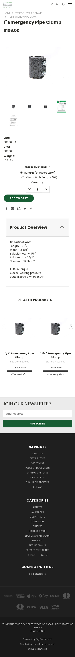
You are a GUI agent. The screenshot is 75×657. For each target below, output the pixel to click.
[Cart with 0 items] (63, 4)
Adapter (37, 507)
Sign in (30, 482)
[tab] (37, 227)
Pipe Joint (37, 540)
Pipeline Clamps (37, 545)
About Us (37, 453)
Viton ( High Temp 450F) (41, 177)
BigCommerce (44, 639)
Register (44, 482)
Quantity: (37, 182)
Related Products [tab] (34, 299)
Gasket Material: (37, 167)
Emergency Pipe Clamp (37, 535)
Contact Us (37, 477)
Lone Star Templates (44, 644)
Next (71, 326)
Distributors (37, 458)
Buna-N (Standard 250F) (39, 173)
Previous (4, 326)
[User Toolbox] (57, 4)
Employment (37, 463)
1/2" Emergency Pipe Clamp (19, 355)
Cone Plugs (37, 521)
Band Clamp (37, 511)
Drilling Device (37, 531)
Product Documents (37, 467)
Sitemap (37, 487)
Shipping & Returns (37, 472)
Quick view (19, 367)
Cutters (37, 526)
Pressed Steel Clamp (37, 550)
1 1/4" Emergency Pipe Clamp (55, 355)
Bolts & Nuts (37, 516)
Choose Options (19, 374)
